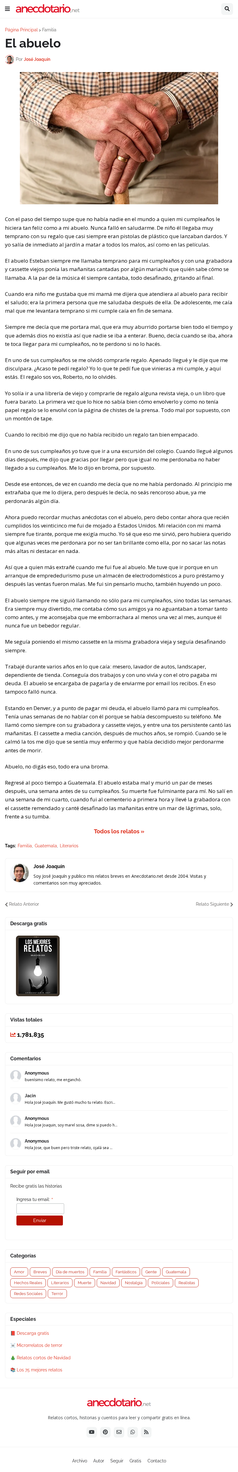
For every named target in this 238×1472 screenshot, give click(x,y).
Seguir (116, 1460)
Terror (57, 1293)
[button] (7, 9)
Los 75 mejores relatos (39, 1369)
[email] (119, 1432)
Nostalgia (134, 1282)
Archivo (79, 1460)
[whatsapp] (132, 1432)
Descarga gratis (33, 1333)
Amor (19, 1272)
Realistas (186, 1282)
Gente (151, 1272)
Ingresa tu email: (34, 1199)
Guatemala (46, 845)
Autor (98, 1460)
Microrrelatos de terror (39, 1345)
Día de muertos (70, 1272)
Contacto (157, 1460)
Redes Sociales (28, 1293)
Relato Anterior (24, 904)
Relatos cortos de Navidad (44, 1357)
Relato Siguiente (212, 904)
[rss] (146, 1432)
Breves (40, 1272)
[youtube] (91, 1432)
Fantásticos (126, 1272)
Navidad (108, 1282)
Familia (49, 30)
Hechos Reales (28, 1282)
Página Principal (21, 30)
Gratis (135, 1460)
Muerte (84, 1282)
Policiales (161, 1282)
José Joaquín (49, 866)
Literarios (69, 845)
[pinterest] (105, 1432)
